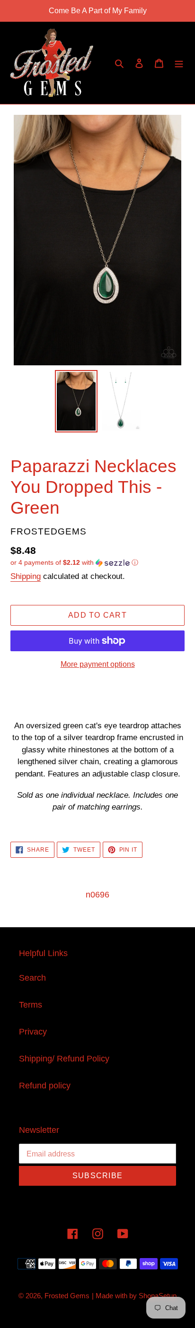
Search (32, 978)
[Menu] (179, 63)
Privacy (33, 1031)
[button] (74, 562)
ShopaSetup (158, 1296)
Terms (30, 1004)
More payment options (98, 664)
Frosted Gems (66, 1296)
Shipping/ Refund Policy (64, 1058)
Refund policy (45, 1085)
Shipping (25, 576)
